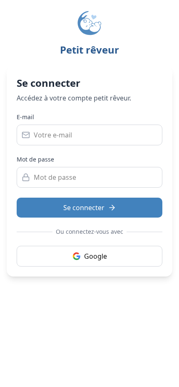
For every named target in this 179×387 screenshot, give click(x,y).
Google (95, 256)
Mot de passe (35, 159)
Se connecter (83, 207)
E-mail (25, 117)
